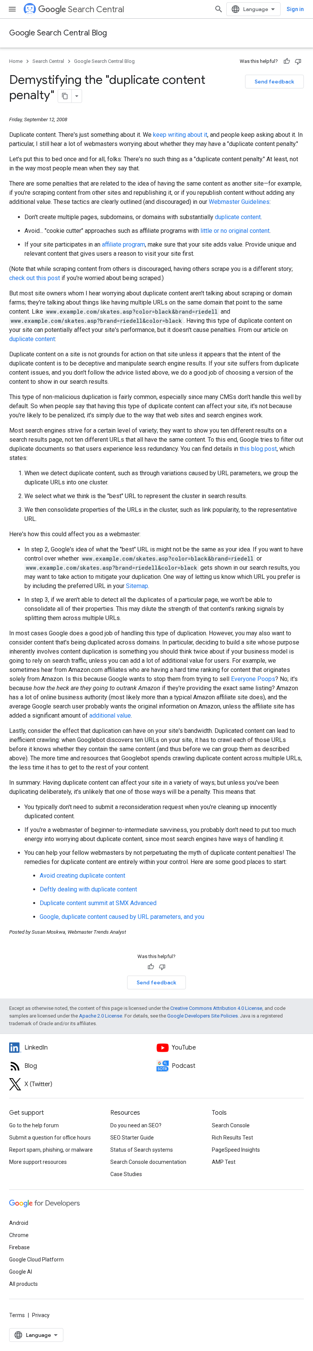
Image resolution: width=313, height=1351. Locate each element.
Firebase (19, 1247)
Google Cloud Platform (36, 1259)
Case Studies (126, 1174)
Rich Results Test (232, 1138)
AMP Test (224, 1162)
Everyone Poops (253, 679)
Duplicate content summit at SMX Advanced (98, 903)
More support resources (38, 1162)
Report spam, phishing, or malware (51, 1150)
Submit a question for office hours (50, 1138)
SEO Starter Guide (132, 1138)
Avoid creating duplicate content (82, 875)
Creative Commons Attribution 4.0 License (216, 1008)
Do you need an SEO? (135, 1125)
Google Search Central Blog (58, 33)
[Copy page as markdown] (65, 96)
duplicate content (238, 217)
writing (177, 134)
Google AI (20, 1272)
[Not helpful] (298, 61)
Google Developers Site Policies (202, 1016)
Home (16, 61)
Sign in (295, 9)
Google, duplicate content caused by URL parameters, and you (122, 916)
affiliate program (123, 244)
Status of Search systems (141, 1150)
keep (159, 134)
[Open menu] (12, 9)
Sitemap (137, 586)
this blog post (258, 448)
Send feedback (274, 81)
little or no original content (234, 230)
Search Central (96, 9)
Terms (17, 1315)
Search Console (231, 1125)
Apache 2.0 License (100, 1016)
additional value (110, 715)
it (205, 134)
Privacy (41, 1315)
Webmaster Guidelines (239, 201)
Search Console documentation (148, 1162)
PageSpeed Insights (236, 1150)
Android (18, 1223)
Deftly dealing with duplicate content (88, 889)
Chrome (19, 1235)
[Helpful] (286, 61)
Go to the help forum (34, 1125)
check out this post (34, 278)
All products (23, 1284)
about (194, 134)
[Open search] (218, 9)
